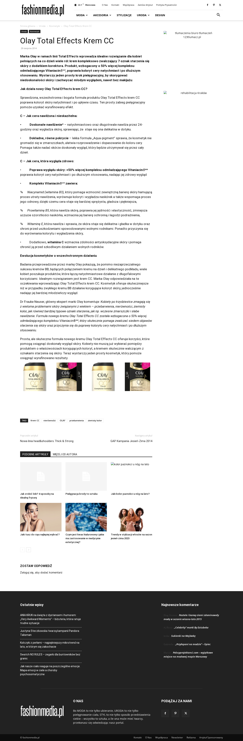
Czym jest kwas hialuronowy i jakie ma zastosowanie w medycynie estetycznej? (84, 538)
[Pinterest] (214, 5)
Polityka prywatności (166, 4)
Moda (80, 15)
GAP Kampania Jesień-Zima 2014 (131, 441)
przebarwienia (76, 420)
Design (160, 15)
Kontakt (115, 4)
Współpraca (128, 4)
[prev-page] (22, 549)
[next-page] (28, 549)
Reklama (191, 737)
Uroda (142, 15)
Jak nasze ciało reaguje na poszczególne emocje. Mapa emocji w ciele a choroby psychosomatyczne (50, 670)
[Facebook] (207, 5)
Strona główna (27, 26)
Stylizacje (124, 15)
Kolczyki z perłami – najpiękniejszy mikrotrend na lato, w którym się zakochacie (49, 644)
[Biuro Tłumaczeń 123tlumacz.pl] (192, 55)
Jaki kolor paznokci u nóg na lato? (130, 493)
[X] (220, 5)
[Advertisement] (86, 406)
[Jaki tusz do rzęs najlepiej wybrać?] (41, 517)
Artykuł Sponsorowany (211, 737)
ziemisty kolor (95, 420)
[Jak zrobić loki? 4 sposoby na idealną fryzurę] (41, 476)
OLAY (62, 420)
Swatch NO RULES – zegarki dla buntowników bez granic (50, 656)
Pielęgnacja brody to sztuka (81, 493)
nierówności (49, 420)
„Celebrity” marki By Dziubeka (191, 627)
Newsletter (177, 737)
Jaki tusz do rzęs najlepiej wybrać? (40, 534)
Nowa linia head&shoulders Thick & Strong (46, 441)
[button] (218, 15)
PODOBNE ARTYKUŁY (35, 454)
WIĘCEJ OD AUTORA (65, 454)
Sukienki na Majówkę (183, 636)
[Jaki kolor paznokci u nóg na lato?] (131, 476)
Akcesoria (100, 15)
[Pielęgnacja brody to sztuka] (86, 476)
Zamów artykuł (145, 4)
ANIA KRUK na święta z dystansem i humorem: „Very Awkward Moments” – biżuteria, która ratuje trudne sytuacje (50, 619)
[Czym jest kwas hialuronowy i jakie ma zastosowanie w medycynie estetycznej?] (86, 517)
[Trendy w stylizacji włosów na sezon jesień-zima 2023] (131, 517)
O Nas (105, 4)
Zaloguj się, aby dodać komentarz (41, 572)
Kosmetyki (54, 26)
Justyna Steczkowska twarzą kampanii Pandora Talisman (49, 632)
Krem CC (35, 420)
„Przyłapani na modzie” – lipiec (193, 644)
